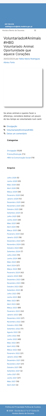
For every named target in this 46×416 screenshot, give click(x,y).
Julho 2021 (11, 374)
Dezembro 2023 (14, 279)
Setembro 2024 (13, 251)
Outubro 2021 (12, 367)
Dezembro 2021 (13, 360)
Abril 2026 (11, 188)
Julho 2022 (11, 336)
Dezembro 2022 (14, 318)
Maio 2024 (11, 262)
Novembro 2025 (14, 206)
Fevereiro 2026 (13, 195)
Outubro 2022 (13, 325)
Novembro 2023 (14, 283)
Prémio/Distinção (14, 154)
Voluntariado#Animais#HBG (20, 130)
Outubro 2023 (13, 286)
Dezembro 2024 (14, 241)
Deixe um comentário (17, 133)
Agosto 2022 (12, 332)
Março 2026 (12, 192)
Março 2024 (12, 269)
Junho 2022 (12, 339)
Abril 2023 (11, 304)
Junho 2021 (12, 378)
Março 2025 (12, 230)
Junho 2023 (12, 297)
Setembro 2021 (13, 371)
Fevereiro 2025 (13, 234)
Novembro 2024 (14, 244)
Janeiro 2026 (12, 199)
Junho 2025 (12, 220)
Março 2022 (12, 350)
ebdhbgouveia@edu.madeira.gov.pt (18, 26)
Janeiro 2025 (12, 237)
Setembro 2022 (13, 329)
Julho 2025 (11, 216)
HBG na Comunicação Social (19, 158)
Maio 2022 (11, 343)
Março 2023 (12, 308)
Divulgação (12, 126)
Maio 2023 (11, 301)
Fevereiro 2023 (13, 311)
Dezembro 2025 (14, 202)
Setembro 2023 (13, 290)
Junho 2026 (12, 181)
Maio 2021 (11, 381)
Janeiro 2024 (12, 276)
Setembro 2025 (13, 213)
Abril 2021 (11, 385)
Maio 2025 (11, 223)
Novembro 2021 (13, 364)
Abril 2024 (11, 265)
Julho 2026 (11, 178)
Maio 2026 (11, 185)
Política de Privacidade (14, 407)
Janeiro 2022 (12, 357)
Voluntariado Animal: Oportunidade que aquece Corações (19, 50)
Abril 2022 (11, 346)
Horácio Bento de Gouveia (13, 30)
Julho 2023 (12, 293)
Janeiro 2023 (12, 315)
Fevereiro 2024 (13, 272)
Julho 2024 (12, 255)
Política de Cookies (33, 407)
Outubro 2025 (13, 209)
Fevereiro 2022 (13, 353)
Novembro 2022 (14, 322)
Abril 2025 (11, 227)
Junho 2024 (12, 258)
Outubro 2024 (13, 248)
